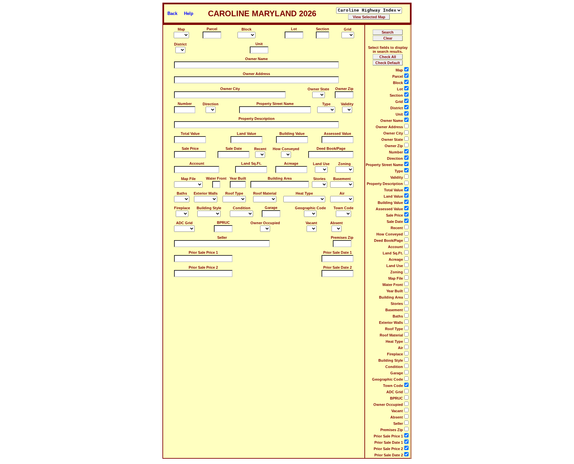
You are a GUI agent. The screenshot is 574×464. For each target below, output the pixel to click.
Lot (294, 29)
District (180, 44)
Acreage (291, 163)
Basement (342, 179)
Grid (347, 29)
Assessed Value (337, 134)
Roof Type (234, 193)
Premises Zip (342, 237)
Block (246, 29)
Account (196, 163)
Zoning (344, 164)
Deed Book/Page (331, 148)
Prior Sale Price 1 (203, 252)
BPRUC (223, 223)
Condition (241, 208)
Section (322, 29)
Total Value (190, 134)
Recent (260, 149)
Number (185, 104)
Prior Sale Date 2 (337, 267)
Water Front (216, 178)
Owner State (318, 89)
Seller (222, 237)
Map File (188, 179)
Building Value (292, 134)
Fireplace (182, 208)
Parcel (212, 29)
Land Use (321, 164)
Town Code (343, 208)
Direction (211, 104)
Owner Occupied (265, 223)
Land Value (246, 134)
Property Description (257, 119)
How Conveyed (286, 149)
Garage (271, 208)
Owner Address (256, 74)
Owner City (230, 89)
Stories (319, 179)
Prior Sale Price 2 (203, 267)
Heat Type (304, 193)
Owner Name (256, 59)
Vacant (311, 223)
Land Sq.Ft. (251, 163)
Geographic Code (310, 208)
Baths (182, 193)
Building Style (209, 208)
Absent (336, 223)
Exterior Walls (206, 193)
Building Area (280, 178)
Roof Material (264, 193)
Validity (347, 104)
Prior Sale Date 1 (337, 252)
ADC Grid (184, 223)
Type (326, 104)
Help (188, 13)
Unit (259, 44)
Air (341, 193)
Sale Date (234, 148)
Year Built (238, 178)
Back (172, 13)
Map (181, 29)
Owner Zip (344, 89)
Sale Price (190, 148)
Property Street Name (275, 104)
